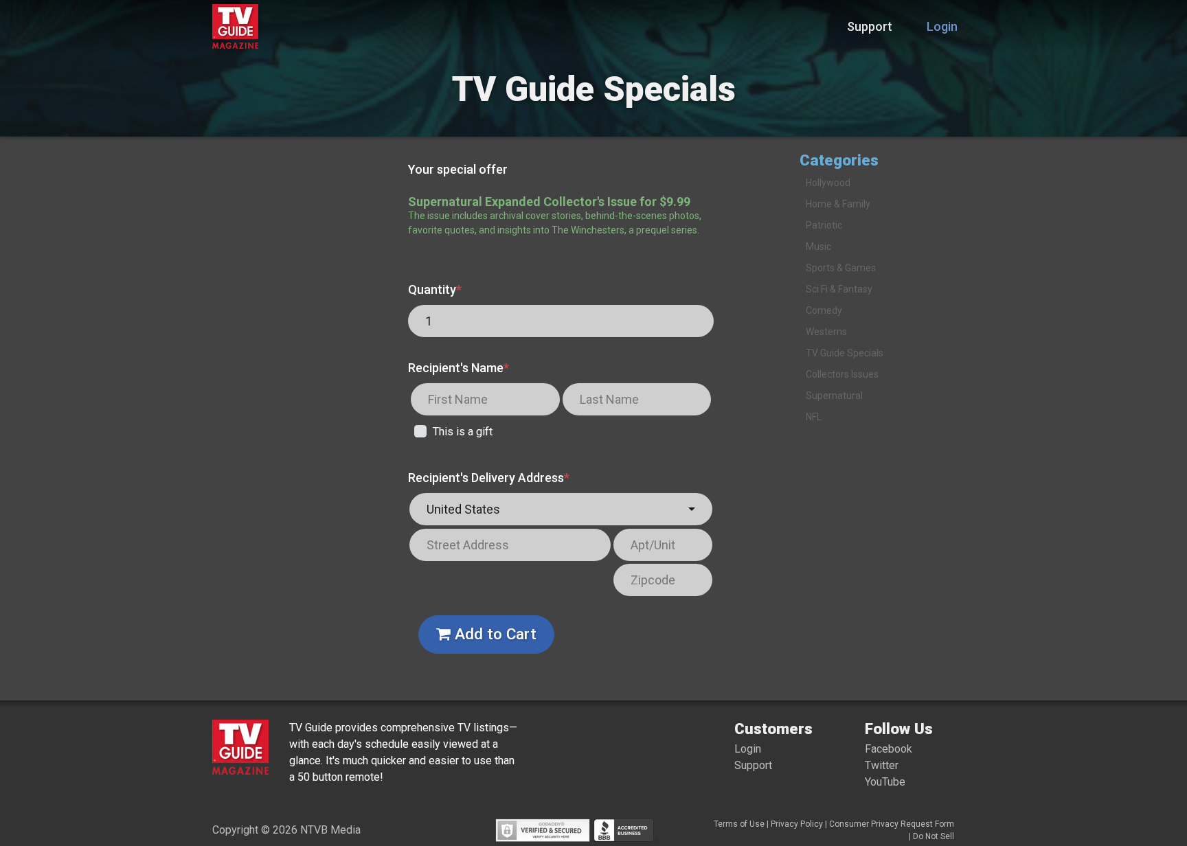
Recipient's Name (458, 368)
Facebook (888, 748)
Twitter (881, 765)
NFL (814, 416)
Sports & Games (841, 267)
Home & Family (838, 203)
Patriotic (824, 225)
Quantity (435, 289)
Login (942, 26)
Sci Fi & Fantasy (839, 289)
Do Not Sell (933, 836)
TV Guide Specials (844, 352)
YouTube (885, 781)
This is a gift (463, 431)
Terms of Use (739, 824)
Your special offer (458, 169)
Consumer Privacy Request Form (891, 824)
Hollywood (828, 182)
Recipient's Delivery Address (488, 477)
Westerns (826, 331)
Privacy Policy (797, 824)
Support (869, 26)
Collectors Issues (842, 374)
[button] (560, 509)
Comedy (824, 310)
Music (818, 246)
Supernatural (834, 395)
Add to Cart (493, 634)
